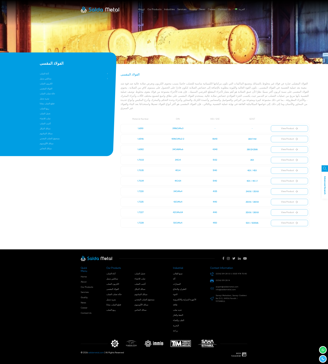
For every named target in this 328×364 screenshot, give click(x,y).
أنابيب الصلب (45, 124)
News (202, 9)
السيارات (177, 284)
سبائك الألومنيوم (46, 144)
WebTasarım (236, 354)
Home (84, 277)
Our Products (154, 9)
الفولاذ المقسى (46, 89)
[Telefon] (323, 359)
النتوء (175, 295)
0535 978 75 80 (240, 274)
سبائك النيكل (45, 129)
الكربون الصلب (46, 84)
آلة (174, 279)
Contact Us (224, 9)
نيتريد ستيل (44, 99)
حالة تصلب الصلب (47, 94)
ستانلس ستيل (45, 79)
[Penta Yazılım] (244, 354)
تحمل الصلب (45, 114)
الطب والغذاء (178, 320)
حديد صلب (177, 310)
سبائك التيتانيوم (46, 134)
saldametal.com (96, 353)
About (141, 9)
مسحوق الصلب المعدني (50, 139)
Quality (193, 9)
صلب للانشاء (45, 119)
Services (181, 9)
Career (211, 9)
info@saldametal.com (226, 290)
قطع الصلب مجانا (47, 104)
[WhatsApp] (323, 350)
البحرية (176, 326)
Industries (169, 9)
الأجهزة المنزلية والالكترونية (184, 300)
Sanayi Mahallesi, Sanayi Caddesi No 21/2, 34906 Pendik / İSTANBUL (231, 298)
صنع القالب (178, 274)
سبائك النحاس (46, 149)
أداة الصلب (44, 74)
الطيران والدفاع (179, 289)
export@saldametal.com (227, 287)
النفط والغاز (178, 315)
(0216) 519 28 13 (223, 274)
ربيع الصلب (44, 109)
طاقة (175, 305)
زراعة (175, 331)
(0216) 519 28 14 (223, 280)
